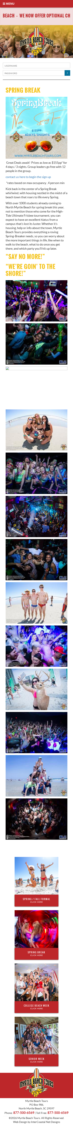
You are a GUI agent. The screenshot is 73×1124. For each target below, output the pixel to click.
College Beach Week (36, 1007)
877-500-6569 (23, 1112)
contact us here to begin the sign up (28, 177)
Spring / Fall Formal (36, 900)
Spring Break (36, 953)
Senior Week (37, 1060)
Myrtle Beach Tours (36, 41)
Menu (9, 3)
